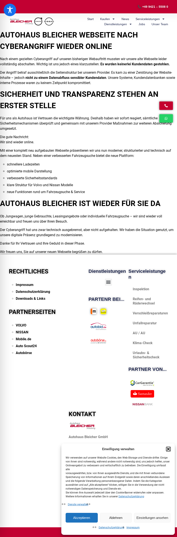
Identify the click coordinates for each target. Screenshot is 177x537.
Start (90, 19)
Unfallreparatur (145, 323)
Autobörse (24, 353)
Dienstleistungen (115, 24)
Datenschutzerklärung (131, 496)
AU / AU (139, 333)
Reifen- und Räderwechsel (144, 301)
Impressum (133, 527)
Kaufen (105, 19)
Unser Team (160, 24)
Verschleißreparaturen (150, 313)
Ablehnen (115, 518)
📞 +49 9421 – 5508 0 (153, 6)
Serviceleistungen (148, 19)
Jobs (142, 24)
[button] (168, 449)
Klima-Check (143, 343)
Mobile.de (23, 339)
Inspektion (141, 289)
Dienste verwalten (78, 504)
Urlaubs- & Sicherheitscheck (146, 355)
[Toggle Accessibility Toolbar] (10, 10)
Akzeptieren (81, 518)
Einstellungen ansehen (152, 518)
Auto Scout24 (26, 346)
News (125, 19)
